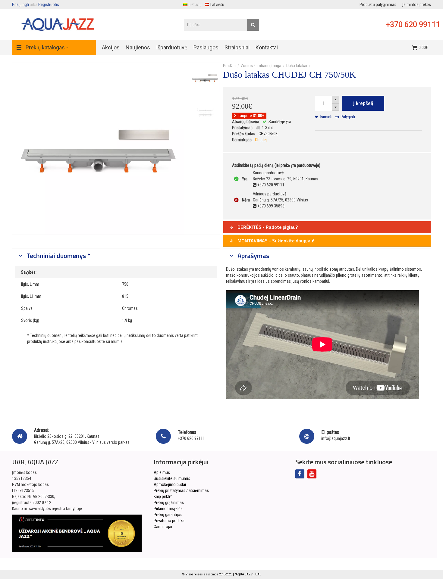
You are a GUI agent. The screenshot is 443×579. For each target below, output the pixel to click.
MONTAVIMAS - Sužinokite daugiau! (275, 240)
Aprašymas (252, 256)
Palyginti (348, 116)
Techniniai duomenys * (57, 256)
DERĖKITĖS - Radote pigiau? (267, 227)
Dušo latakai (296, 65)
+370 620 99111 (413, 24)
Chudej (261, 139)
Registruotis (48, 4)
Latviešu (217, 4)
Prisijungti (20, 4)
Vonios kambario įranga (260, 65)
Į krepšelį (363, 103)
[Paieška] (253, 25)
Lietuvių (195, 4)
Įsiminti (326, 116)
